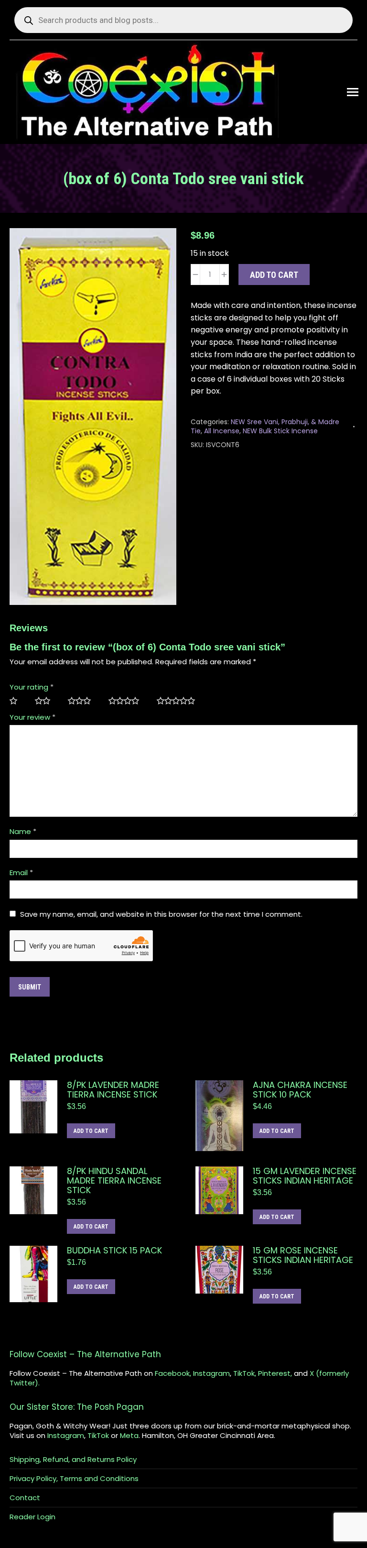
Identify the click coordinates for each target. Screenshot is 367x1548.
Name (23, 831)
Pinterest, (275, 1373)
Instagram (211, 1373)
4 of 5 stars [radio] (127, 701)
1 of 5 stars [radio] (17, 701)
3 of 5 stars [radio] (83, 701)
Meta (129, 1435)
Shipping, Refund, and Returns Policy (73, 1459)
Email (21, 872)
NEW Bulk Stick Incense (280, 431)
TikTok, (244, 1373)
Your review (32, 717)
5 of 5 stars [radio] (180, 701)
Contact (25, 1498)
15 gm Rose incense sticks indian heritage (303, 1255)
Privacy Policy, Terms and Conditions (74, 1478)
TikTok (98, 1435)
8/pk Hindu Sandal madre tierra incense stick (114, 1180)
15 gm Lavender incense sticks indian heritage (304, 1176)
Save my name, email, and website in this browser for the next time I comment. (161, 914)
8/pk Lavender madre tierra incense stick (113, 1089)
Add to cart (274, 275)
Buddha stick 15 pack (114, 1250)
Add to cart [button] (91, 1131)
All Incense (221, 431)
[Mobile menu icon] (352, 92)
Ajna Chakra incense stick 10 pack (300, 1089)
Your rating (32, 687)
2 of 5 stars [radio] (46, 701)
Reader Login (32, 1517)
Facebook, (173, 1373)
